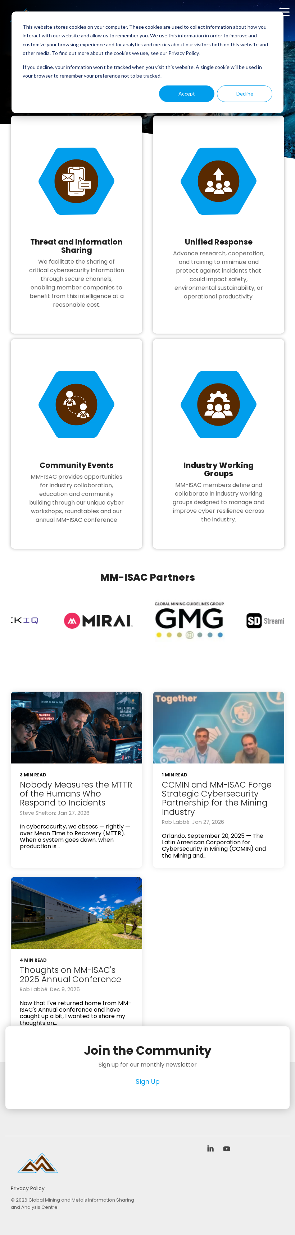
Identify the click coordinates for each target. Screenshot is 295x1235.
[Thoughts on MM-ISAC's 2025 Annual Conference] (76, 913)
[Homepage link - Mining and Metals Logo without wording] (38, 1176)
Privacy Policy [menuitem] (28, 1188)
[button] (284, 11)
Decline (244, 93)
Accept (186, 93)
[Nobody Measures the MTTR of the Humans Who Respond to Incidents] (76, 727)
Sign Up (148, 1082)
